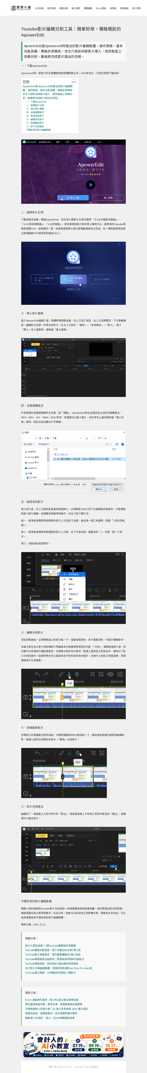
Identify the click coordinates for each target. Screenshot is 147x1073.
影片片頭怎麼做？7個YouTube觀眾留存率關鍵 (50, 945)
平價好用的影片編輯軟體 (38, 130)
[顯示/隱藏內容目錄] (72, 81)
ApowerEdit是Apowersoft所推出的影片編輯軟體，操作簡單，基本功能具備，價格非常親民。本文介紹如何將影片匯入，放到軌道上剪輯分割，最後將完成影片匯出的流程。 (49, 92)
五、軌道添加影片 (35, 116)
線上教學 (76, 8)
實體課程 (88, 8)
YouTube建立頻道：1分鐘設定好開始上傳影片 (50, 972)
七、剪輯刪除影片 (35, 123)
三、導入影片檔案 (35, 108)
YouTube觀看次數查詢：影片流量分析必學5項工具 (53, 950)
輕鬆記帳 (63, 8)
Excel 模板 (101, 8)
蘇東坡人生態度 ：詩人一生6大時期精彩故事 (50, 1018)
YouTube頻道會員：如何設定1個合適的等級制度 (51, 963)
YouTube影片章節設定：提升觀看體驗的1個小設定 (53, 954)
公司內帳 (39, 8)
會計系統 (51, 8)
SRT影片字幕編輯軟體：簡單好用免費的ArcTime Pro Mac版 (58, 968)
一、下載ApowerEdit (36, 101)
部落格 (113, 8)
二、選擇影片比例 (35, 105)
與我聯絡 (124, 8)
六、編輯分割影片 (35, 119)
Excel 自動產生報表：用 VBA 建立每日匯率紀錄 (51, 1000)
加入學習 (136, 8)
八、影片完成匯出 (35, 126)
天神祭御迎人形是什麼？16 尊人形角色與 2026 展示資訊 (56, 1009)
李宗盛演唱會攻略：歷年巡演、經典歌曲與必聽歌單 (54, 1004)
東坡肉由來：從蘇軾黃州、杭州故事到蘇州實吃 (51, 1013)
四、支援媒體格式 (35, 112)
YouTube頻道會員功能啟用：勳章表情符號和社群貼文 (54, 959)
